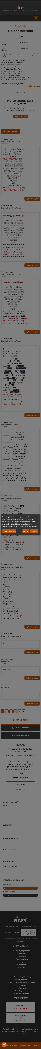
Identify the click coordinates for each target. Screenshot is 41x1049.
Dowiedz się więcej (9, 531)
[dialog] (20, 524)
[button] (4, 1045)
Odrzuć (25, 531)
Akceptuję (33, 531)
